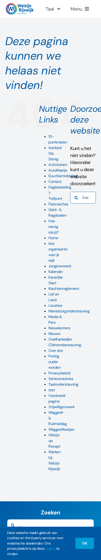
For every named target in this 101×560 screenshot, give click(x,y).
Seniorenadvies (60, 378)
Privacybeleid (59, 373)
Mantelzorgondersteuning (69, 311)
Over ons (55, 350)
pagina (50, 548)
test (51, 389)
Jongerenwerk (59, 266)
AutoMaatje (57, 170)
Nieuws (54, 333)
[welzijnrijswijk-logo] (19, 5)
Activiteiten (57, 164)
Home (53, 237)
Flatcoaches (58, 204)
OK (84, 543)
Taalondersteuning (63, 384)
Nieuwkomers (59, 328)
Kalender (55, 271)
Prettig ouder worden (54, 362)
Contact (55, 181)
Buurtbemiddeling (63, 175)
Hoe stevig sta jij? (53, 227)
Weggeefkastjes (61, 429)
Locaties (55, 305)
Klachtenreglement (63, 288)
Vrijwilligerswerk (61, 406)
